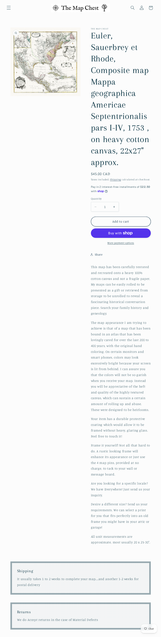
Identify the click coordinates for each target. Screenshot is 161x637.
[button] (8, 7)
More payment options (120, 242)
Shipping (115, 179)
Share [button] (99, 254)
